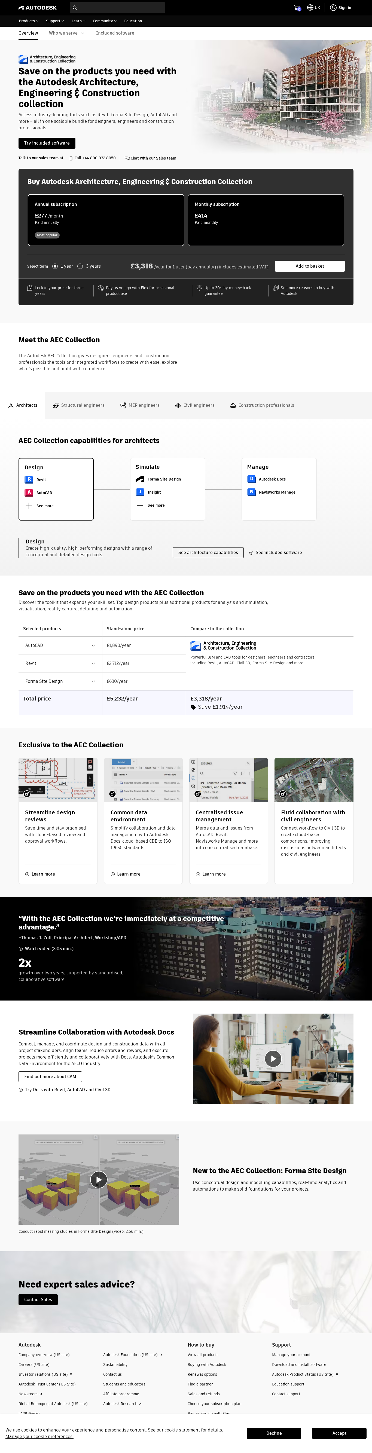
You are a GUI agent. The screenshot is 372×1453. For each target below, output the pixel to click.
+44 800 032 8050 (99, 158)
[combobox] (117, 7)
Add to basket (310, 266)
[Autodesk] (38, 7)
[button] (57, 645)
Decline (274, 1433)
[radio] (106, 220)
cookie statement (182, 1430)
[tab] (22, 405)
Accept (339, 1433)
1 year (67, 266)
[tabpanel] (186, 835)
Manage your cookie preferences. (39, 1436)
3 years (93, 266)
